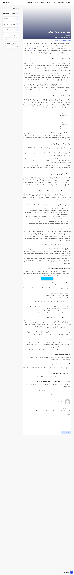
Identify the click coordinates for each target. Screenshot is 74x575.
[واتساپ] (17, 24)
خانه (70, 40)
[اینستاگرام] (17, 29)
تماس (13, 19)
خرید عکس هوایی (47, 279)
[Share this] (54, 395)
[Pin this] (45, 395)
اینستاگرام (12, 30)
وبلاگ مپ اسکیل (64, 40)
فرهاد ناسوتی (60, 402)
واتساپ (13, 24)
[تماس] (17, 18)
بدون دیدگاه (57, 37)
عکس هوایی (57, 40)
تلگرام (13, 13)
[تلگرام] (17, 13)
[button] (51, 2)
